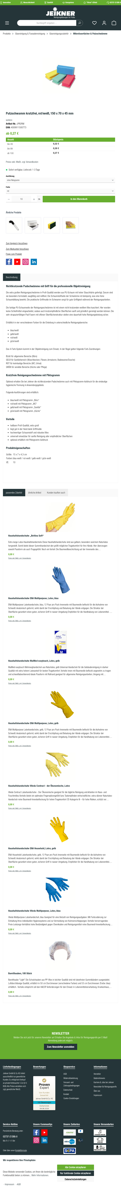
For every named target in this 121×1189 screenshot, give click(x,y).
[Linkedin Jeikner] (34, 262)
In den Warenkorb (79, 199)
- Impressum (9, 1184)
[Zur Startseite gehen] (60, 12)
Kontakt (66, 1094)
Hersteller (97, 1074)
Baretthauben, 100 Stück (20, 973)
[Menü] (7, 23)
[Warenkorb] (114, 23)
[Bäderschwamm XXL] (71, 225)
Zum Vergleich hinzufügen (16, 243)
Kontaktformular (21, 1150)
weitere (9, 120)
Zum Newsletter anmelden (60, 1046)
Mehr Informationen (40, 1175)
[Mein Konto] (104, 23)
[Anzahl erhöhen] (34, 199)
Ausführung (10, 176)
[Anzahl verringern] (9, 199)
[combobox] (46, 23)
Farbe (8, 187)
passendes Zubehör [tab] (14, 492)
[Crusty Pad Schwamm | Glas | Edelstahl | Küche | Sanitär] (33, 225)
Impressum (98, 1095)
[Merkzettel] (94, 23)
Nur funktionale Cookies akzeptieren (75, 1173)
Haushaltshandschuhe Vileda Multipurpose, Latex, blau (34, 910)
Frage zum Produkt (14, 254)
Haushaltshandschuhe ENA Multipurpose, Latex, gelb (33, 723)
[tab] (11, 277)
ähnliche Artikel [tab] (34, 492)
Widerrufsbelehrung (70, 1078)
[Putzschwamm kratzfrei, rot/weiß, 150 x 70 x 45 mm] (60, 75)
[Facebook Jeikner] (10, 262)
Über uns (97, 1091)
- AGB (18, 1184)
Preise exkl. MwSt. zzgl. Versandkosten (22, 161)
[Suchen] (79, 23)
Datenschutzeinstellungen (75, 1179)
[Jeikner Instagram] (26, 262)
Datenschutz (67, 1090)
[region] (60, 75)
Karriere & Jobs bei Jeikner (104, 1082)
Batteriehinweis (99, 1078)
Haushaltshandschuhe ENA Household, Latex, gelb (32, 848)
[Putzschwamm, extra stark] (52, 225)
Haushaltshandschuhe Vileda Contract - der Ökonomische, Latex (39, 785)
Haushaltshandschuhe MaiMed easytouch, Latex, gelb (34, 660)
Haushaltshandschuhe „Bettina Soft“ (26, 535)
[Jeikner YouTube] (18, 262)
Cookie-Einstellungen (71, 1098)
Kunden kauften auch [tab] (56, 492)
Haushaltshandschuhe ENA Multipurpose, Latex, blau (33, 598)
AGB (65, 1074)
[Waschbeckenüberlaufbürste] (14, 225)
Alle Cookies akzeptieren (75, 1167)
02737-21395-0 (115, 2)
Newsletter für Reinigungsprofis (105, 1086)
